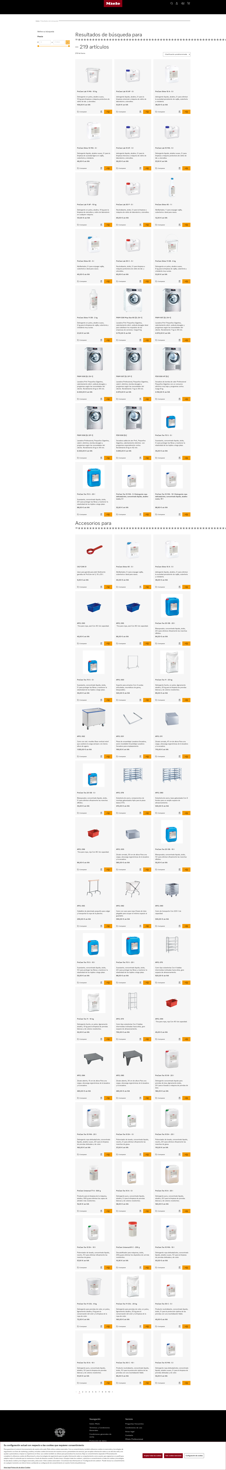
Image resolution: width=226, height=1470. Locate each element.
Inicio (37, 21)
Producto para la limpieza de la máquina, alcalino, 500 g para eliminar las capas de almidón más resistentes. (92, 1198)
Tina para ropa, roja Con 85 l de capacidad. (94, 852)
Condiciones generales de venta (100, 1435)
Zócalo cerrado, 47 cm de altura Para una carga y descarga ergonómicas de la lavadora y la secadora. (171, 744)
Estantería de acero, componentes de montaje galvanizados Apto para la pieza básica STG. (130, 800)
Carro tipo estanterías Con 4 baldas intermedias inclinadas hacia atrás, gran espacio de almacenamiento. (169, 970)
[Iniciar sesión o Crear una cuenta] (177, 4)
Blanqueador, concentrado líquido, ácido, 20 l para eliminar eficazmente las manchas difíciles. (171, 631)
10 (109, 1392)
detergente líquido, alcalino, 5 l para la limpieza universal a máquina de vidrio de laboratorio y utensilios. (131, 99)
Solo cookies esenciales (173, 1455)
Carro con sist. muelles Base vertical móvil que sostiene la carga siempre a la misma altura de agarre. (93, 744)
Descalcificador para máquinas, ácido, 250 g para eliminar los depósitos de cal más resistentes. (132, 1255)
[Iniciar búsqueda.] (171, 3)
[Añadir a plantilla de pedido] (101, 112)
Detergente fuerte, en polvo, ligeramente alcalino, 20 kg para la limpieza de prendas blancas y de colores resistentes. (170, 687)
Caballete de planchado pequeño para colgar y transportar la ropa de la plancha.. (93, 912)
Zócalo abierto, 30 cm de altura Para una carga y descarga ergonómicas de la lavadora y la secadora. (132, 1083)
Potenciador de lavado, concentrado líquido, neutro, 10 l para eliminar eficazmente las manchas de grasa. (93, 1255)
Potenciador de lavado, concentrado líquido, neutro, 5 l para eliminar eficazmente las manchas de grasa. (132, 1142)
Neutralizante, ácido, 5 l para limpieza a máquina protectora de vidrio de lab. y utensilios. (130, 269)
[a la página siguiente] (112, 1392)
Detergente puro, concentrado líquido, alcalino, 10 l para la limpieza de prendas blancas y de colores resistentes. (92, 1370)
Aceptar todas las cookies (152, 1455)
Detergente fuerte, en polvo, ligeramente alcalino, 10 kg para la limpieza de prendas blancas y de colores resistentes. (92, 1026)
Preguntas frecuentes (134, 1424)
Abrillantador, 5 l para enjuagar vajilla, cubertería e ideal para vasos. (90, 268)
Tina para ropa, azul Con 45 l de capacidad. (94, 626)
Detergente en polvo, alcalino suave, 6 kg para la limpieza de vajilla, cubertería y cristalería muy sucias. (171, 269)
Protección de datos (98, 1441)
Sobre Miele (94, 1424)
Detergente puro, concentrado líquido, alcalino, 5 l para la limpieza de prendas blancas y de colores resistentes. (130, 1198)
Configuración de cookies (194, 1455)
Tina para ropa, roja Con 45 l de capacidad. (172, 1022)
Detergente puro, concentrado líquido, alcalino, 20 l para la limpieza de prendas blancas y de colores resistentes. (170, 1198)
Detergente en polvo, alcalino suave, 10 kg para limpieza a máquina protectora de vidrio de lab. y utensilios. (93, 99)
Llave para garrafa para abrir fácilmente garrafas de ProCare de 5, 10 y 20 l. (91, 573)
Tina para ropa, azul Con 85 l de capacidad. (133, 626)
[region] (113, 1456)
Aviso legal (129, 1432)
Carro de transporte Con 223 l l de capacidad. (168, 912)
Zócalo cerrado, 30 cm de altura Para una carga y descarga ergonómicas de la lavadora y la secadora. (132, 857)
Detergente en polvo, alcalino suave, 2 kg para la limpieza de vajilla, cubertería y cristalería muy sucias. (92, 325)
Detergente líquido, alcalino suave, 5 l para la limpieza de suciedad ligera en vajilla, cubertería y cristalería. (93, 156)
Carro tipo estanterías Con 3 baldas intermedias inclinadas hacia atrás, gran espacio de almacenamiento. (130, 1026)
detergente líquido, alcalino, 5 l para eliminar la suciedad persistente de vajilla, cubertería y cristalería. (171, 99)
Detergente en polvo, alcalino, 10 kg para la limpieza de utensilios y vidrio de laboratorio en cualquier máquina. (93, 212)
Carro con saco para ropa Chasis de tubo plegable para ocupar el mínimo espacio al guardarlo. (131, 913)
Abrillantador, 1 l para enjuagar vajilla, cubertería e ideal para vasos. (168, 211)
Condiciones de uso (133, 1428)
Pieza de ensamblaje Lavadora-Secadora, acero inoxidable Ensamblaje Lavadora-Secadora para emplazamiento (131, 744)
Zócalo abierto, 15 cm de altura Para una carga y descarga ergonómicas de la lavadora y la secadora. (93, 1083)
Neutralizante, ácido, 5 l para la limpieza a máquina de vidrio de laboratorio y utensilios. (132, 211)
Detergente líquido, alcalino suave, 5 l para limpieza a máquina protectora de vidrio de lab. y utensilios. (171, 156)
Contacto (129, 1435)
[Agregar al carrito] (108, 112)
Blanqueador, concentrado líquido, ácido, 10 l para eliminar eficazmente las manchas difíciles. (171, 857)
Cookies (27, 1467)
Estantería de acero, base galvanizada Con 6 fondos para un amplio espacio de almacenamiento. (171, 800)
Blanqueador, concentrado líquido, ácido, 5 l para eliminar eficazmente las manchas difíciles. (92, 800)
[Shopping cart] (188, 3)
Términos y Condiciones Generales (99, 1429)
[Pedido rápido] (183, 4)
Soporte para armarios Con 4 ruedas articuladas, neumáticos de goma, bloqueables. (129, 687)
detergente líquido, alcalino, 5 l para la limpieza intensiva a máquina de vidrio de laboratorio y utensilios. (131, 156)
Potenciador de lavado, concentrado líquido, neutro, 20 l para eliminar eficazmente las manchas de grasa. (171, 1142)
